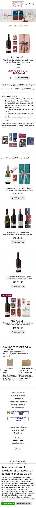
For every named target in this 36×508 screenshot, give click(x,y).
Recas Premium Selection (18, 233)
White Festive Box (18, 321)
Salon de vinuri (18, 399)
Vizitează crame (18, 408)
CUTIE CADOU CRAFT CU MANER (8, 370)
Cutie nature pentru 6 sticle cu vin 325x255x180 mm (26, 370)
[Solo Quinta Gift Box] (18, 43)
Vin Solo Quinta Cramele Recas (18, 277)
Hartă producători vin (18, 396)
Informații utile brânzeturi (18, 402)
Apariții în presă (18, 430)
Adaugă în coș (22, 78)
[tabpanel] (10, 370)
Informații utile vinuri (18, 405)
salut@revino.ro (18, 443)
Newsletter (18, 433)
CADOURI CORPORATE (18, 26)
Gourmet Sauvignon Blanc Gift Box (18, 188)
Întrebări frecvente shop (18, 427)
